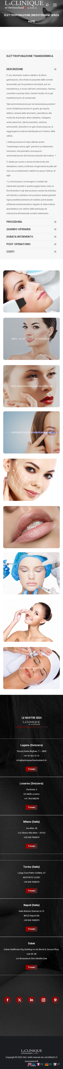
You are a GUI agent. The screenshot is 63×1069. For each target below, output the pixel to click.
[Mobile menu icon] (55, 5)
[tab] (31, 69)
